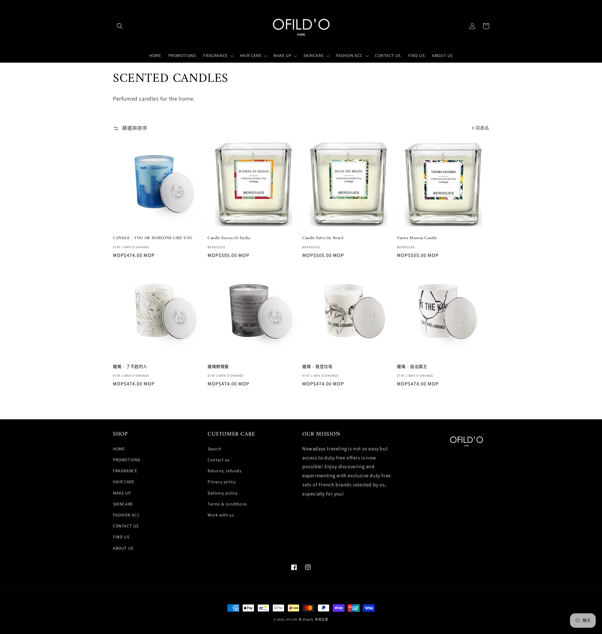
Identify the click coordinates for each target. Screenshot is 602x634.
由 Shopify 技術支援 (313, 619)
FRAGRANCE (125, 471)
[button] (120, 26)
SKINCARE (123, 504)
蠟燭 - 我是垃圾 (317, 367)
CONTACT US (126, 526)
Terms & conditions (227, 504)
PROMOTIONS (126, 460)
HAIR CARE (123, 482)
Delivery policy (223, 493)
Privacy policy (222, 482)
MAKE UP (122, 493)
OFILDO (292, 619)
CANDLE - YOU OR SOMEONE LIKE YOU (152, 238)
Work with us (221, 515)
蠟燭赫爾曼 (218, 367)
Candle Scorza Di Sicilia (229, 238)
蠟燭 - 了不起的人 (130, 367)
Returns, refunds (225, 471)
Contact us (219, 460)
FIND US (121, 537)
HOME (118, 449)
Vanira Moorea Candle (417, 238)
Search (214, 449)
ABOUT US (123, 548)
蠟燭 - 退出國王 (412, 367)
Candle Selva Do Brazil (322, 238)
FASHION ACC (126, 515)
